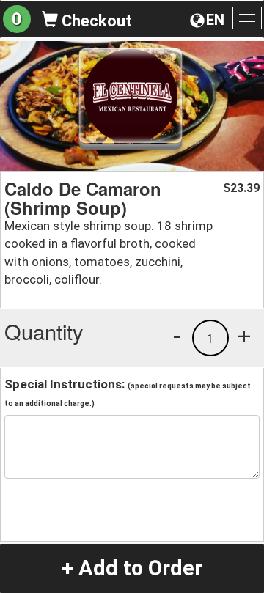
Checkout (95, 21)
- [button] (176, 336)
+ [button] (244, 336)
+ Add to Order (132, 568)
